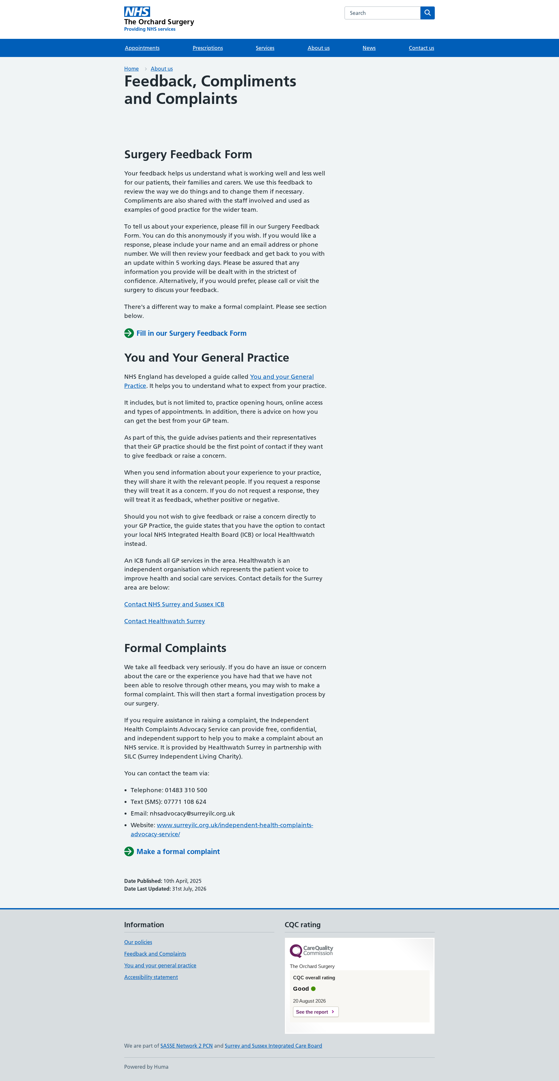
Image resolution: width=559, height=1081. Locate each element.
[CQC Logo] (311, 951)
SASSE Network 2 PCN (186, 1045)
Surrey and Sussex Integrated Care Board (273, 1045)
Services (265, 48)
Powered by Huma (146, 1067)
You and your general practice (160, 965)
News (369, 48)
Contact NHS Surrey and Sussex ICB (174, 604)
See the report (312, 1012)
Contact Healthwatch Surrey (164, 621)
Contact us (421, 48)
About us (319, 48)
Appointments (142, 48)
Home (131, 68)
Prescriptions (208, 48)
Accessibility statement (151, 977)
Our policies (138, 942)
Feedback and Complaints (155, 954)
